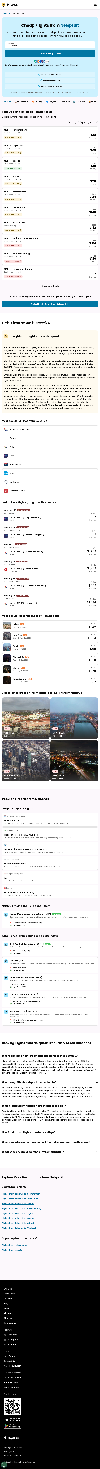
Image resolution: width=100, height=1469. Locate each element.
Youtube (12, 1344)
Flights (4, 13)
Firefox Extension (12, 1387)
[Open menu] (95, 4)
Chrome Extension (12, 1377)
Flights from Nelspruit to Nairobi (18, 1223)
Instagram (13, 1339)
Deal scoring (10, 1323)
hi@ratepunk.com (12, 1365)
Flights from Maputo (12, 1250)
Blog (6, 1303)
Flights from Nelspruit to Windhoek (19, 1228)
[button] (73, 122)
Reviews (8, 1308)
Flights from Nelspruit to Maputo (18, 1218)
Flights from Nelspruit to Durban (18, 1203)
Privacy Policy (9, 1451)
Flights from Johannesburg (15, 1245)
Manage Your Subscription (15, 1447)
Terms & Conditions (12, 1455)
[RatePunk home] (10, 5)
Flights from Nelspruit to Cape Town (20, 1198)
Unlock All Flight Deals (50, 53)
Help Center (10, 1356)
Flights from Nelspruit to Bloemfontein (21, 1194)
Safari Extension (11, 1382)
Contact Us (9, 1361)
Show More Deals (50, 286)
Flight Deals (9, 1293)
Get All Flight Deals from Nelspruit (48, 304)
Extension (8, 1298)
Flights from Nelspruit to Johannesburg (21, 1208)
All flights (8, 1313)
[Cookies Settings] (4, 1465)
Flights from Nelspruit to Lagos (17, 1213)
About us (8, 1318)
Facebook (12, 1334)
